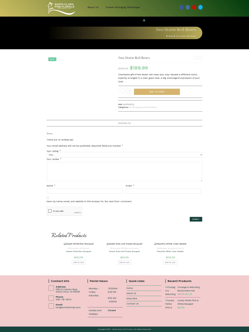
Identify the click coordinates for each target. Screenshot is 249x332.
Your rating (54, 151)
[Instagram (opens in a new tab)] (188, 7)
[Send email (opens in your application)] (200, 7)
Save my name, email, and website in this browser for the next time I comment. (89, 201)
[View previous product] (196, 57)
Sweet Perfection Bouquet (78, 251)
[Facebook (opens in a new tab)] (181, 7)
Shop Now (131, 298)
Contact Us (132, 303)
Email (130, 185)
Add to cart (157, 91)
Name (51, 185)
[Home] (164, 36)
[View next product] (200, 57)
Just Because (84, 248)
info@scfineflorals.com (68, 307)
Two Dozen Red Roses (186, 36)
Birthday (124, 248)
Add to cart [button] (79, 262)
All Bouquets (135, 107)
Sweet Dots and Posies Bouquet (124, 251)
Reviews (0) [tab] (124, 123)
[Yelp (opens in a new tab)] (194, 7)
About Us (131, 293)
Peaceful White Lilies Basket (170, 251)
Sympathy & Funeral (176, 248)
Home (129, 288)
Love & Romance (149, 107)
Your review (54, 159)
